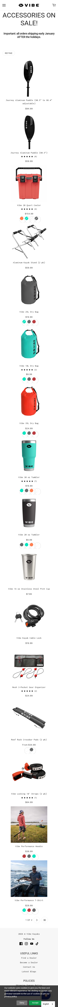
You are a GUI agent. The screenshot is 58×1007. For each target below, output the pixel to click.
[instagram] (26, 943)
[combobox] (48, 1004)
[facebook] (21, 943)
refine (8, 53)
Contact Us (29, 967)
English (46, 1004)
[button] (13, 920)
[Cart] (54, 5)
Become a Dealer (29, 962)
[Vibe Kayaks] (29, 5)
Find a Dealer (29, 958)
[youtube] (31, 943)
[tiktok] (37, 943)
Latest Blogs (29, 971)
